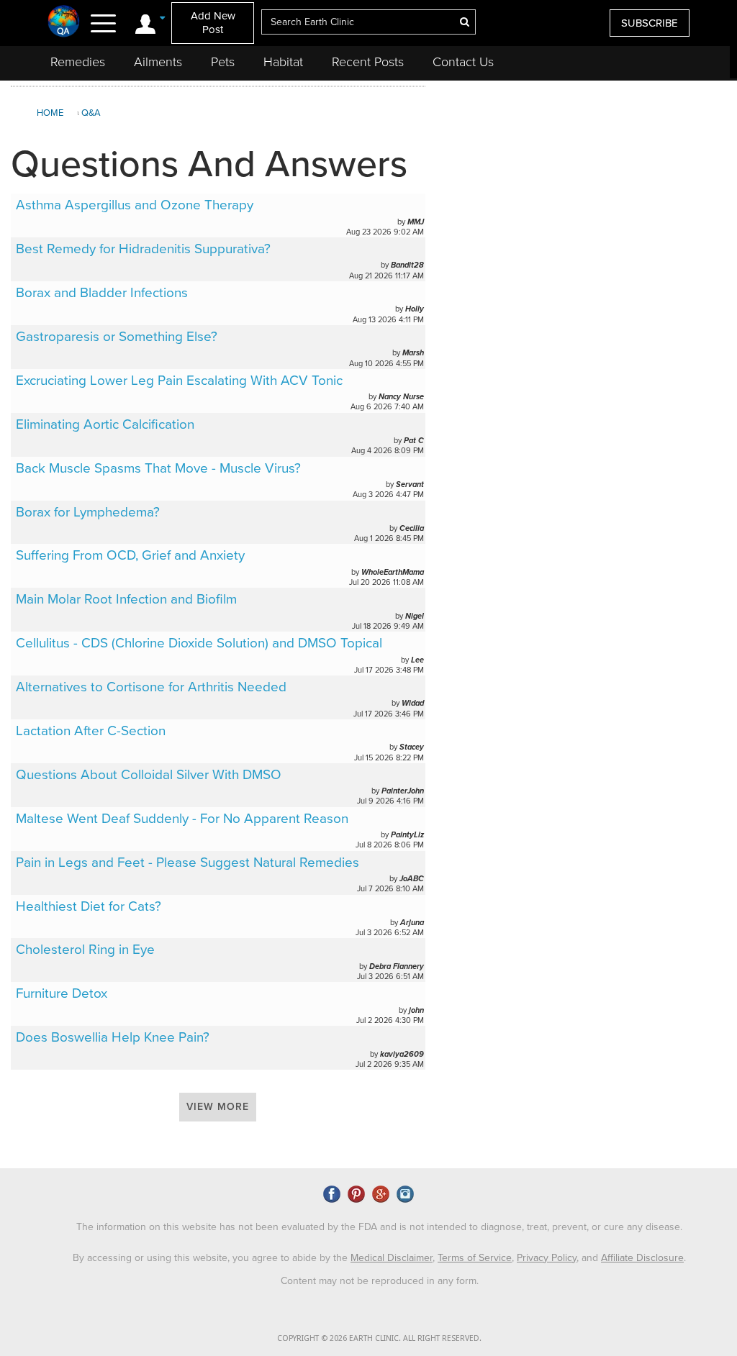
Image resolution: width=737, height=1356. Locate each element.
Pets (223, 62)
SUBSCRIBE (649, 23)
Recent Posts (368, 62)
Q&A (91, 113)
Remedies (77, 62)
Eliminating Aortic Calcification (105, 424)
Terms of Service (475, 1258)
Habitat (283, 62)
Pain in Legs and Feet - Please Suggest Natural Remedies (187, 862)
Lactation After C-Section (91, 731)
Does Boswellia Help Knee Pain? (112, 1037)
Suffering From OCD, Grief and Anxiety (130, 555)
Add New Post (213, 22)
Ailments (158, 62)
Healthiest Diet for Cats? (88, 906)
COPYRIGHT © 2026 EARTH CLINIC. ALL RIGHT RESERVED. (379, 1338)
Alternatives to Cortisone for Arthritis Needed (151, 687)
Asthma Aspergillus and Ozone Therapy (134, 205)
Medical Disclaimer (392, 1258)
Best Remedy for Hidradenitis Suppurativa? (143, 249)
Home (50, 113)
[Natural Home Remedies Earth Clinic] (63, 21)
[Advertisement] (579, 193)
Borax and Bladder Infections (102, 293)
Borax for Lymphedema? (88, 512)
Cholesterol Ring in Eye (85, 949)
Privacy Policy (547, 1258)
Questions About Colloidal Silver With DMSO (148, 775)
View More (217, 1107)
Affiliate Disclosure (642, 1258)
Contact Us (463, 62)
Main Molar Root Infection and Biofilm (126, 599)
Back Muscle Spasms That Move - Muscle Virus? (158, 468)
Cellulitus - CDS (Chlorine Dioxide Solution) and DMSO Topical (199, 643)
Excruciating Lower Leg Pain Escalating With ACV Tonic (179, 380)
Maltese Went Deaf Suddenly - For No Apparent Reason (182, 819)
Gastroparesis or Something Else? (116, 337)
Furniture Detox (61, 993)
